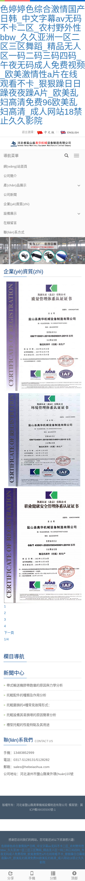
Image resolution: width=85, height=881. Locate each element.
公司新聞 (10, 194)
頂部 (74, 878)
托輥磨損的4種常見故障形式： (29, 705)
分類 (53, 878)
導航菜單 (11, 156)
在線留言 (10, 223)
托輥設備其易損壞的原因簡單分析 (31, 715)
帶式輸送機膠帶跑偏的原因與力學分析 (35, 685)
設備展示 (10, 213)
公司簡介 (10, 176)
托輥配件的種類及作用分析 (26, 695)
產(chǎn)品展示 (15, 185)
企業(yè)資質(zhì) (17, 204)
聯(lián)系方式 (14, 232)
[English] (69, 132)
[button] (79, 185)
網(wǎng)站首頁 (15, 166)
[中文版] (46, 132)
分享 (10, 878)
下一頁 (9, 632)
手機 (32, 878)
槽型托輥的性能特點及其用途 (28, 725)
